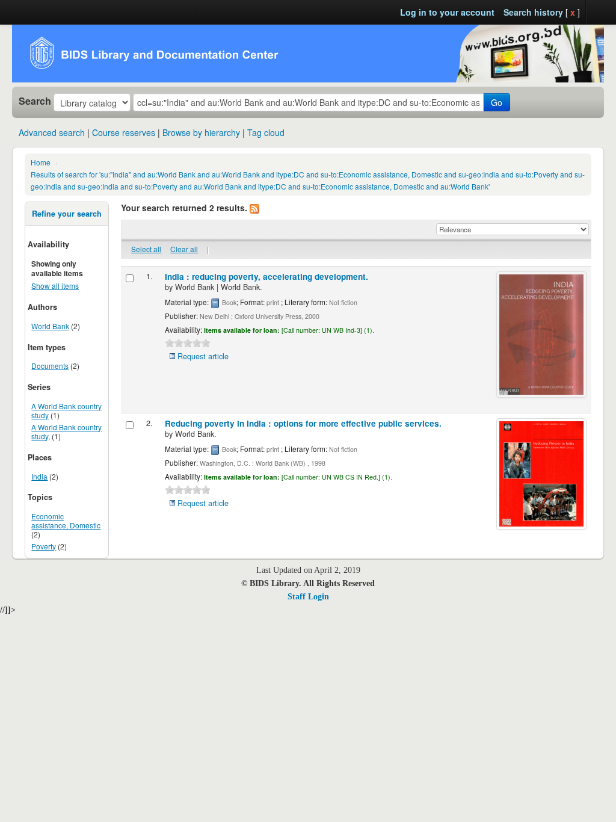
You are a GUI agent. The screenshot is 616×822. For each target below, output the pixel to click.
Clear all (184, 249)
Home (41, 162)
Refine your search (67, 213)
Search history (533, 12)
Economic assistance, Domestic (65, 520)
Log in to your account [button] (447, 12)
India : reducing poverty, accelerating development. (266, 276)
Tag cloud (266, 132)
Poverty (43, 546)
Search (35, 101)
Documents (50, 365)
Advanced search (52, 132)
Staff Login (308, 596)
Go (496, 102)
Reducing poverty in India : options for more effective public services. (303, 423)
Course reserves (123, 132)
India (39, 476)
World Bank (50, 326)
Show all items (55, 285)
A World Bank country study (66, 410)
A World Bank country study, (66, 431)
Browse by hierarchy (201, 132)
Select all (146, 249)
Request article (203, 356)
